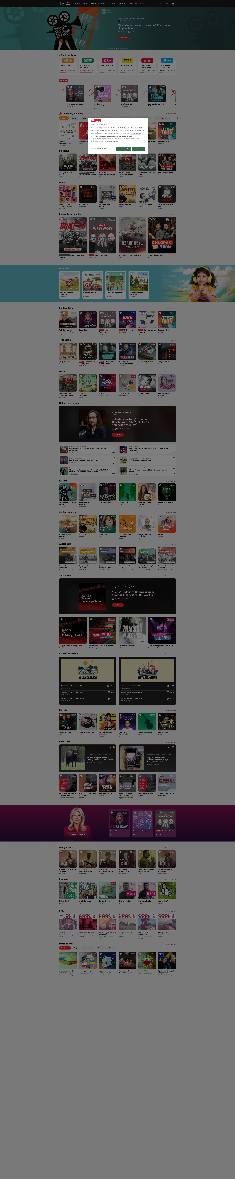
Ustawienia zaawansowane (98, 148)
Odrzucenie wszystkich (123, 148)
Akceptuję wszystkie (138, 148)
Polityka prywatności (135, 133)
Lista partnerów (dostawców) (98, 143)
